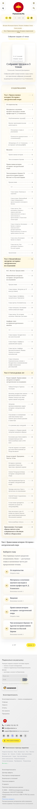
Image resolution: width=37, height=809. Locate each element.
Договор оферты (7, 772)
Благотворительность (10, 695)
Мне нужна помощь (13, 740)
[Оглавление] (6, 18)
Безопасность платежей (9, 778)
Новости (4, 705)
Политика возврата (8, 781)
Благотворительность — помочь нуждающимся (17, 699)
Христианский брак (27, 754)
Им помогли (6, 711)
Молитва (32, 751)
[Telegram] (8, 735)
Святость (13, 754)
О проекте (5, 784)
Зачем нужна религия (7, 758)
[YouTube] (21, 735)
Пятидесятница (27, 761)
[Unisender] (9, 687)
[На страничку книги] (31, 18)
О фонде (5, 702)
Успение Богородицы (7, 761)
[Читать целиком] (10, 18)
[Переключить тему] (3, 8)
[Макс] (12, 735)
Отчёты (4, 708)
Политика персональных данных (12, 787)
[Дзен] (16, 735)
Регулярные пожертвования (11, 775)
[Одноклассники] (25, 735)
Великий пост (21, 751)
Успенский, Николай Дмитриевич (19, 39)
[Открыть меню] (3, 3)
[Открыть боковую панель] (34, 3)
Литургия (4, 754)
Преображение (18, 761)
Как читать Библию (22, 756)
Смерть (14, 756)
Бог (9, 754)
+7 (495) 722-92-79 (11, 725)
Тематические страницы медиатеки (17, 748)
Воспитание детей (6, 756)
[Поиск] (34, 8)
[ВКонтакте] (3, 735)
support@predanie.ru (16, 731)
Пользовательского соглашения (23, 803)
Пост (27, 751)
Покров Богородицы (19, 758)
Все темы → (5, 763)
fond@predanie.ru (10, 728)
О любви (18, 754)
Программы (6, 714)
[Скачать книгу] (28, 18)
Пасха (15, 751)
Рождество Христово (7, 751)
